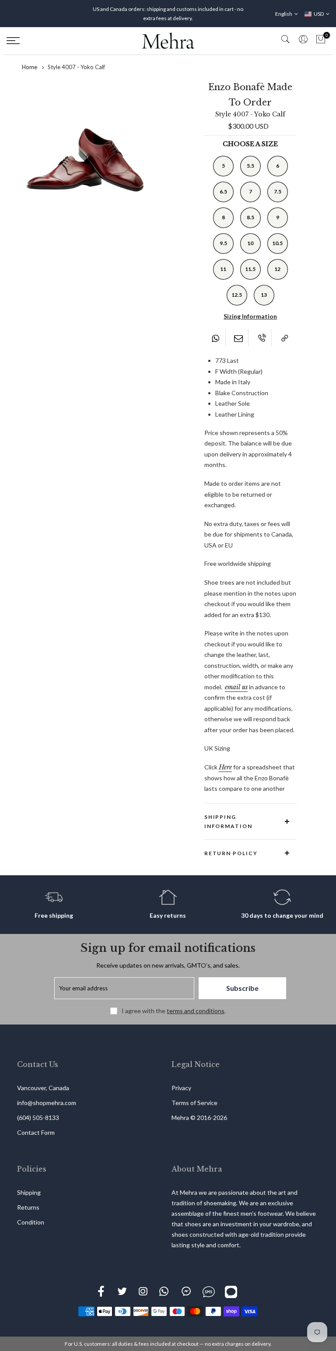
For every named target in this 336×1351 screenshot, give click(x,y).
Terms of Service (194, 1102)
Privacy (181, 1087)
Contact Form (36, 1132)
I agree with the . (174, 1010)
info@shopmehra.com (46, 1102)
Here (225, 767)
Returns (28, 1207)
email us (236, 687)
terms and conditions (195, 1010)
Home (29, 66)
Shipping (29, 1192)
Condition (30, 1222)
